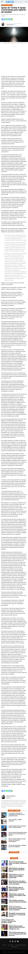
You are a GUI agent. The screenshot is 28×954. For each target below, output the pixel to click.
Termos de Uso (14, 946)
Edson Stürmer (10, 24)
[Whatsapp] (7, 19)
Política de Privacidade (20, 945)
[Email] (12, 19)
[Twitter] (5, 19)
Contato (4, 945)
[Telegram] (9, 19)
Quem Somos (11, 945)
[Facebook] (2, 19)
